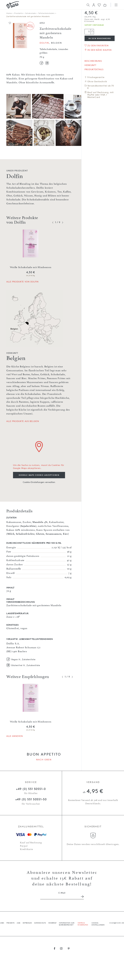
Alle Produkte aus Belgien (22, 421)
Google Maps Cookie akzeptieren (39, 475)
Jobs (2, 923)
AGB (18, 923)
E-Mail (62, 892)
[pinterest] (68, 948)
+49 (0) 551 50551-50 (31, 799)
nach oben (44, 759)
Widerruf (52, 923)
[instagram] (61, 948)
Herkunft (90, 65)
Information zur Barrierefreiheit (66, 924)
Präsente (11, 923)
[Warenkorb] (105, 5)
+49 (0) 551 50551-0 (31, 789)
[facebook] (54, 948)
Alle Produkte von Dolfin (22, 281)
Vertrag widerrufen (83, 924)
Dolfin (44, 42)
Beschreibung (93, 61)
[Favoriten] (99, 4)
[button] (93, 5)
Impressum (27, 923)
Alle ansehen (14, 736)
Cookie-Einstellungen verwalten (39, 482)
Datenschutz (40, 923)
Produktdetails (94, 69)
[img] (12, 4)
